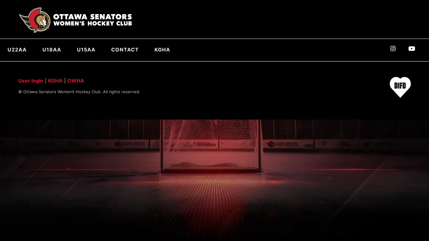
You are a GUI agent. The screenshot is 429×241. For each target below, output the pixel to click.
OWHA (75, 81)
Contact (125, 49)
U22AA (17, 49)
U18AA (51, 49)
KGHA (162, 49)
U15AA (86, 49)
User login (30, 81)
